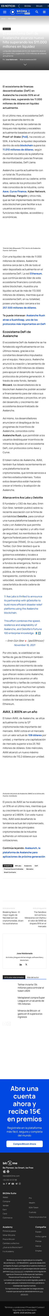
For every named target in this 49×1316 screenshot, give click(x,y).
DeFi (36, 866)
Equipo (38, 1231)
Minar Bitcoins (9, 1235)
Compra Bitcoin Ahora (24, 1143)
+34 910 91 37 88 (10, 1180)
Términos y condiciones (15, 1307)
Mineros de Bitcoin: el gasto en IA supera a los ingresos (30, 1013)
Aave (6, 191)
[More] (5, 895)
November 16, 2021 (24, 645)
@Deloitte (32, 600)
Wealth (32, 1202)
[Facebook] (5, 78)
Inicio (3, 18)
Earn (5, 1209)
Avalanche (28, 866)
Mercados (12, 18)
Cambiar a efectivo (11, 1243)
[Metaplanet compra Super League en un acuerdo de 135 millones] (9, 1000)
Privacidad (30, 1307)
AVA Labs (18, 866)
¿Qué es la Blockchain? (12, 1247)
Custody (32, 1212)
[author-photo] (24, 949)
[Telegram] (43, 78)
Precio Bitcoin (9, 1239)
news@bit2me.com (11, 1175)
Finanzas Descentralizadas (13, 869)
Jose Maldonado (12, 59)
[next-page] (8, 1024)
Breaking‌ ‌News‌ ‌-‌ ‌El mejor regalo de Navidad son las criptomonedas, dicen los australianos (13, 918)
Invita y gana (40, 1236)
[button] (4, 12)
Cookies (39, 1307)
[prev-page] (4, 1024)
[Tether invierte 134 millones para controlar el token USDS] (9, 987)
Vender (6, 1205)
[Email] (36, 78)
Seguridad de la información (25, 1310)
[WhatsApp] (18, 78)
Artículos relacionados (14, 977)
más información (16, 1271)
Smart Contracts (10, 872)
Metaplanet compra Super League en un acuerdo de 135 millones (31, 1000)
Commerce (7, 1217)
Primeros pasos (9, 1231)
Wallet (5, 1197)
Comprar (6, 1201)
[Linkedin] (24, 78)
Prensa (38, 1241)
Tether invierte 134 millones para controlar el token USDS (31, 987)
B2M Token (33, 1207)
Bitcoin (39, 6)
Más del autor (33, 977)
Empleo (38, 1250)
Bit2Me (27, 6)
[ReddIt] (30, 78)
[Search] (37, 12)
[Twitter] (11, 78)
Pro (30, 1198)
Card (5, 1213)
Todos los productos (37, 1217)
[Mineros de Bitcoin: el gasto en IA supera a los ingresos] (9, 1013)
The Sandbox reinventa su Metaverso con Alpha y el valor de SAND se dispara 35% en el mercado (35, 919)
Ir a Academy (8, 1251)
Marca (38, 1246)
